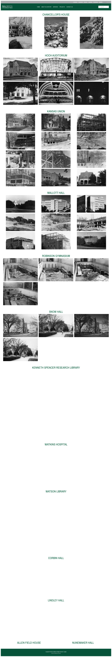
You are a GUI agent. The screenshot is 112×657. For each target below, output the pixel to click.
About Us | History (46, 7)
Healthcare (90, 2)
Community (75, 2)
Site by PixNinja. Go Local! (56, 653)
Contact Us (69, 7)
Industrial (100, 2)
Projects (62, 7)
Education (85, 2)
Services (55, 7)
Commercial (80, 2)
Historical (105, 2)
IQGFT (65, 651)
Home (38, 7)
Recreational (95, 2)
